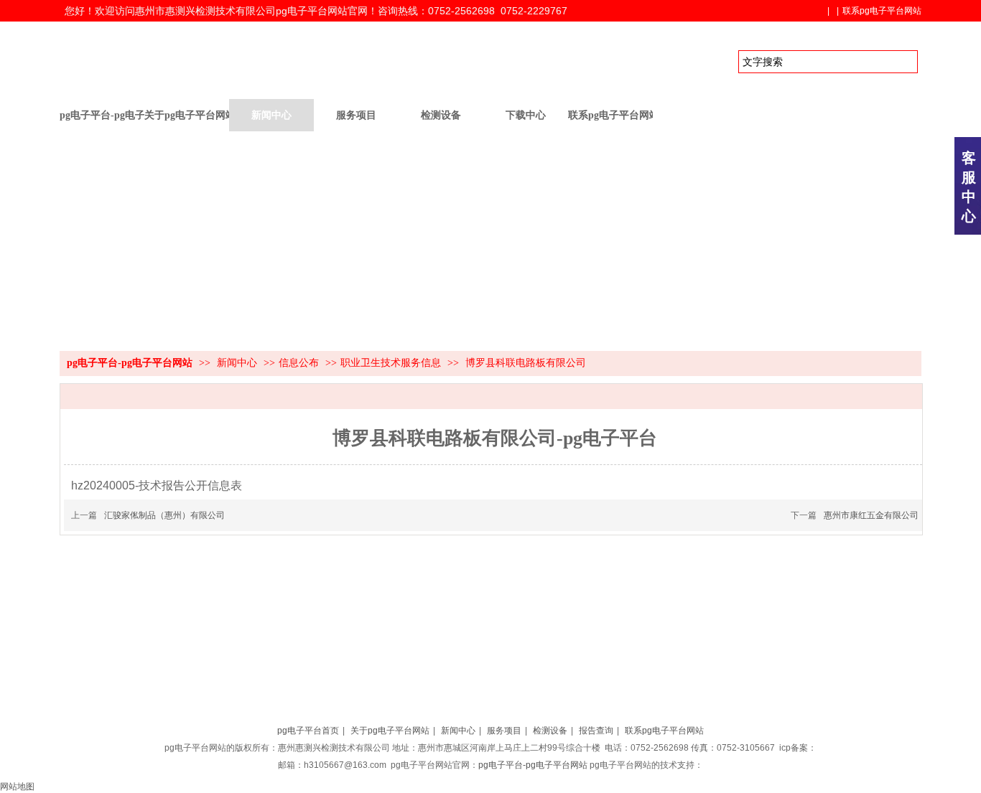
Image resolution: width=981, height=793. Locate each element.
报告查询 (596, 731)
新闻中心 (238, 362)
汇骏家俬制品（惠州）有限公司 (164, 515)
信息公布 (299, 362)
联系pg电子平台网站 (881, 11)
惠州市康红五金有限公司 (871, 515)
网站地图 (17, 787)
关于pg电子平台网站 (389, 731)
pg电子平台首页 (308, 731)
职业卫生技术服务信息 (390, 362)
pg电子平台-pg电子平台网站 (102, 115)
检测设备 (550, 731)
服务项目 (504, 731)
